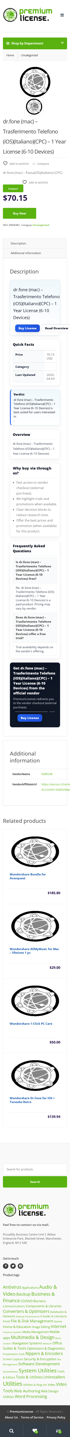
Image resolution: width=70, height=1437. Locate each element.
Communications (14, 1306)
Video (51, 1385)
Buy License (27, 328)
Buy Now (19, 213)
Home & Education (17, 1326)
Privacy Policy (56, 1417)
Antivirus (12, 1287)
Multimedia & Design (32, 1337)
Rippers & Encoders (44, 1353)
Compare (43, 164)
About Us (11, 1417)
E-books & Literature (53, 1316)
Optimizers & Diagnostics (46, 1348)
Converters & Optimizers (26, 1311)
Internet (58, 1326)
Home (10, 55)
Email (6, 1321)
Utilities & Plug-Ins (35, 1385)
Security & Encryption (40, 1359)
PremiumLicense (21, 1411)
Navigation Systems (27, 1343)
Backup (23, 1294)
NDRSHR (46, 774)
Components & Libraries (43, 1306)
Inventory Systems (12, 1332)
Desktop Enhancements (28, 1316)
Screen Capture (13, 1359)
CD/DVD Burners (33, 1301)
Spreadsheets (10, 1371)
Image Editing (41, 1327)
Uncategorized (41, 225)
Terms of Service (32, 1417)
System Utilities (38, 1370)
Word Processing (31, 1396)
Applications (30, 1287)
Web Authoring (27, 1390)
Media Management (35, 1332)
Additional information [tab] (26, 253)
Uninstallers (54, 1377)
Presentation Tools (14, 1354)
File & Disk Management (32, 1320)
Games (58, 1321)
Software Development (39, 1363)
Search (35, 1182)
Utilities (12, 1383)
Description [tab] (18, 243)
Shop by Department (26, 43)
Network (47, 1343)
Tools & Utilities (29, 1377)
